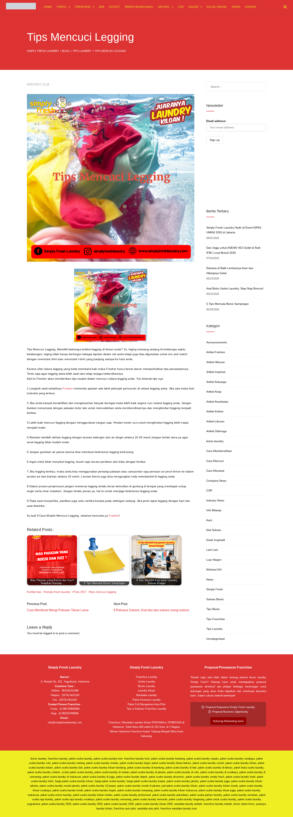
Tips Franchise (215, 619)
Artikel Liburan (215, 421)
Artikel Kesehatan (217, 401)
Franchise (83, 6)
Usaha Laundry (146, 681)
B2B (101, 6)
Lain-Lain (212, 549)
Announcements (216, 342)
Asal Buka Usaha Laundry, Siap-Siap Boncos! (235, 288)
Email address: (216, 121)
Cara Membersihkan (219, 451)
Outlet (114, 6)
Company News (216, 480)
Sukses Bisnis (215, 599)
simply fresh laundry (58, 591)
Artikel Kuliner (215, 411)
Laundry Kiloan (146, 690)
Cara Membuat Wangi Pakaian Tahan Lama (57, 610)
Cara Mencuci (215, 460)
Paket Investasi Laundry (147, 699)
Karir (236, 6)
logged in (49, 633)
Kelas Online (217, 6)
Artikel (164, 6)
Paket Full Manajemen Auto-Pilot (146, 704)
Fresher (68, 388)
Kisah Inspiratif (215, 540)
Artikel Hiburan (215, 362)
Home (48, 6)
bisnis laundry (215, 441)
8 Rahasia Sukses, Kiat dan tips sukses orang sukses (151, 610)
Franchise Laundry (146, 676)
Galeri (193, 6)
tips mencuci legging (103, 591)
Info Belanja (213, 510)
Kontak (250, 6)
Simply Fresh (214, 589)
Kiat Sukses (213, 530)
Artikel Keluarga (216, 381)
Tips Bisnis (213, 609)
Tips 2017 (80, 591)
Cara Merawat (215, 470)
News (209, 579)
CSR (181, 6)
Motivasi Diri (214, 569)
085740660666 (71, 708)
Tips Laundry (214, 628)
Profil (62, 6)
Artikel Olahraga (216, 431)
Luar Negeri (213, 559)
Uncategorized (215, 638)
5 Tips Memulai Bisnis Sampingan (227, 303)
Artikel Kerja (213, 391)
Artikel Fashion (215, 352)
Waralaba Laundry (146, 695)
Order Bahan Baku (139, 6)
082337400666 (70, 713)
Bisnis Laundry (146, 686)
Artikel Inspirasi (215, 371)
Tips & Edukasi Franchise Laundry (146, 708)
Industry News (215, 500)
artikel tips (35, 591)
